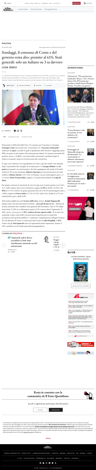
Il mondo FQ (56, 3)
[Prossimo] (63, 245)
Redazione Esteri (74, 122)
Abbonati (76, 3)
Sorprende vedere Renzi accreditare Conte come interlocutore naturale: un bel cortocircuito (24, 241)
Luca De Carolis (74, 141)
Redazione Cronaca (75, 165)
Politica (6, 43)
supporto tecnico (28, 432)
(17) (14, 251)
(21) (93, 141)
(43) (93, 165)
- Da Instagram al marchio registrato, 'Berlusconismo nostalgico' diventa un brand (79, 331)
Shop (50, 3)
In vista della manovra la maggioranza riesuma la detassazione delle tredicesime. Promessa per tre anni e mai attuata (77, 180)
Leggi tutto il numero (80, 286)
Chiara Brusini (73, 190)
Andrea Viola (12, 249)
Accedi (40, 410)
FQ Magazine (44, 3)
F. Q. (4, 72)
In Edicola (27, 3)
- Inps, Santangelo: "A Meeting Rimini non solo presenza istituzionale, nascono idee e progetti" (80, 311)
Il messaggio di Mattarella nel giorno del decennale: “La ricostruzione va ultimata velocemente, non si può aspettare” (76, 155)
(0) (93, 122)
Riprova (48, 438)
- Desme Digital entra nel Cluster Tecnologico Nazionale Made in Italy (78, 302)
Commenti (7, 131)
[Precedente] (4, 245)
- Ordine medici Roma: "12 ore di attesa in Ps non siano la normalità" (80, 306)
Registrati (56, 410)
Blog (32, 3)
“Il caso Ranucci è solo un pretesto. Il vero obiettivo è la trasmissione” (76, 134)
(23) (93, 190)
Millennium (37, 3)
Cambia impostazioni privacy (41, 453)
